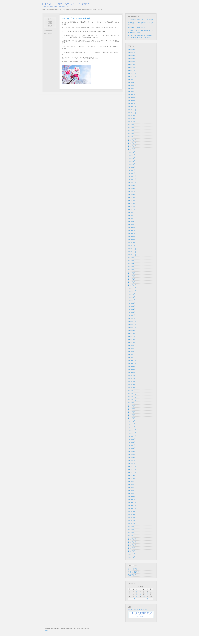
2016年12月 (132, 394)
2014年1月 (131, 500)
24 (137, 597)
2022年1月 (131, 209)
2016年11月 (132, 397)
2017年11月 (132, 361)
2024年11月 (132, 110)
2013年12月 (132, 503)
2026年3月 (131, 64)
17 (137, 595)
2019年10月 (132, 291)
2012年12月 (132, 539)
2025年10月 (132, 79)
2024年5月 (131, 125)
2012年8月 (131, 551)
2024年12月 (132, 107)
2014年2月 (131, 497)
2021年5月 (131, 234)
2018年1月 (131, 354)
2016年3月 (131, 421)
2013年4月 (131, 527)
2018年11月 (132, 324)
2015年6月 (131, 448)
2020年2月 (131, 279)
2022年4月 (131, 200)
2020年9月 (131, 258)
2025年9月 (131, 82)
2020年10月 (132, 255)
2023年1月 (131, 173)
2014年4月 (131, 490)
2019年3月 (131, 312)
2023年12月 (132, 140)
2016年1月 (131, 427)
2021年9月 (131, 221)
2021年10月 (132, 218)
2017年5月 (131, 379)
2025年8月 (131, 85)
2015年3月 (131, 457)
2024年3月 (131, 131)
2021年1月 (131, 246)
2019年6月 (131, 303)
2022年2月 (131, 206)
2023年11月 (132, 143)
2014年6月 (131, 484)
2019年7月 (131, 300)
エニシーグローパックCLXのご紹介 (140, 19)
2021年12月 (132, 212)
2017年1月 (131, 391)
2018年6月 (131, 339)
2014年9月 (131, 475)
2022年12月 (132, 176)
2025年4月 (131, 98)
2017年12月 (132, 357)
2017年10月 (132, 364)
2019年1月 (131, 318)
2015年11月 (132, 433)
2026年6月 (131, 55)
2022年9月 (131, 185)
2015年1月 (131, 463)
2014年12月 (132, 466)
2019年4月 (131, 309)
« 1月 (133, 599)
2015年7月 (131, 445)
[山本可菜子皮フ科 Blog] (72, 5)
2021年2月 (131, 243)
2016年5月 (131, 415)
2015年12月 (132, 430)
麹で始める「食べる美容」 (137, 27)
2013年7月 (131, 518)
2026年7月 (131, 52)
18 (140, 595)
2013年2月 (131, 533)
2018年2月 (131, 351)
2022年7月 (131, 191)
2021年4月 (131, 237)
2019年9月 (131, 294)
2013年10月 (132, 509)
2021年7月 (131, 228)
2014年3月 (131, 493)
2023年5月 (131, 161)
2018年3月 (131, 348)
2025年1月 (131, 104)
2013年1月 (131, 536)
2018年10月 (132, 327)
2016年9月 (131, 403)
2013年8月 (131, 515)
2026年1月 (131, 70)
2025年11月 (132, 76)
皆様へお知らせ (133, 572)
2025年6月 (131, 91)
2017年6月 (131, 376)
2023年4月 (131, 164)
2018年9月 (131, 330)
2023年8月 (131, 152)
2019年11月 (132, 288)
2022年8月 (131, 188)
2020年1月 (131, 282)
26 (144, 597)
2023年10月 (132, 146)
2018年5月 (131, 342)
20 (147, 595)
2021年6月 (131, 231)
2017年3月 (131, 385)
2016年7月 (131, 409)
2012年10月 (132, 545)
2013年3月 (131, 530)
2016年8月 (131, 406)
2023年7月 (131, 155)
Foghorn (46, 630)
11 (140, 593)
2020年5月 (131, 270)
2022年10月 (132, 182)
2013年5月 (131, 524)
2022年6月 (131, 194)
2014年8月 (131, 478)
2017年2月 (131, 388)
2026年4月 (131, 61)
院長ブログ (132, 575)
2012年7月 (131, 554)
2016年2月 (131, 424)
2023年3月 (131, 167)
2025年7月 (131, 88)
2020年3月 (131, 276)
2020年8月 (131, 261)
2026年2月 (131, 67)
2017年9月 (131, 367)
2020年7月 (131, 264)
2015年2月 (131, 460)
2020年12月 (132, 249)
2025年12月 (132, 73)
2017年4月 (131, 382)
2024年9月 (131, 116)
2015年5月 (131, 451)
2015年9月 (131, 439)
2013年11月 (132, 506)
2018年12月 (132, 321)
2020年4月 (131, 273)
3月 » (147, 599)
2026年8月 (131, 49)
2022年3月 (131, 203)
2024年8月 (131, 119)
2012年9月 (131, 548)
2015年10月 (132, 436)
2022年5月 (131, 197)
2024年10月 (132, 113)
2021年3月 (131, 240)
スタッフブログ (48, 34)
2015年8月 (131, 442)
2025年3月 (131, 101)
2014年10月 (132, 472)
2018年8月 (131, 333)
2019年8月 (131, 297)
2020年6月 (131, 267)
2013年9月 (131, 512)
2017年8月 (131, 370)
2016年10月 (132, 400)
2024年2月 (131, 134)
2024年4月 (131, 128)
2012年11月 (132, 542)
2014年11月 (132, 469)
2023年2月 (131, 170)
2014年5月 (131, 487)
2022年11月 (132, 179)
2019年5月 (131, 306)
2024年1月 (131, 137)
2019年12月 (132, 285)
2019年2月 (131, 315)
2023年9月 (131, 149)
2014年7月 (131, 481)
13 (147, 593)
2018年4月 (131, 345)
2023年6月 (131, 158)
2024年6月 (131, 122)
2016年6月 (131, 412)
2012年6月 (131, 557)
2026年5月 (131, 58)
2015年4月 (131, 454)
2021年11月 (132, 215)
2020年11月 (132, 252)
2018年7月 (131, 336)
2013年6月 (131, 521)
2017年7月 (131, 373)
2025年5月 (131, 95)
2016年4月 (131, 418)
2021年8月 (131, 224)
